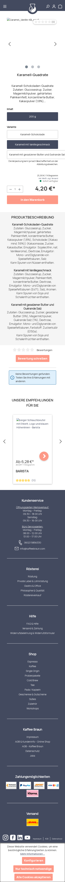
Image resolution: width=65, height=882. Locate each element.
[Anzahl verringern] (10, 189)
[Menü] (5, 5)
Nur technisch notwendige (33, 869)
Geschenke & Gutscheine (32, 694)
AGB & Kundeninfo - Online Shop (32, 741)
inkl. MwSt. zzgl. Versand (48, 178)
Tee (32, 685)
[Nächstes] (55, 44)
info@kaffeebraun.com (32, 548)
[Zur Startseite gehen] (33, 8)
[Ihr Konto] (54, 5)
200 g (32, 116)
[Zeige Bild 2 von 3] (32, 66)
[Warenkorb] (60, 5)
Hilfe (32, 616)
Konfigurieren (33, 860)
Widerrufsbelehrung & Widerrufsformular (32, 633)
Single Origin (32, 671)
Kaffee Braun (32, 729)
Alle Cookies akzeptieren (33, 877)
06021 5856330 (32, 542)
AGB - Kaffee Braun (32, 746)
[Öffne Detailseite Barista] (44, 456)
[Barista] (32, 424)
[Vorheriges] (9, 44)
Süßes (32, 699)
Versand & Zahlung (32, 628)
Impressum (33, 737)
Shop (32, 654)
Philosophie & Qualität (32, 590)
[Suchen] (48, 5)
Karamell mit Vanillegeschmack (32, 144)
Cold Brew (32, 680)
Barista (22, 471)
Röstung (32, 576)
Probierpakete (32, 675)
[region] (32, 44)
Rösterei (32, 569)
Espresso (33, 661)
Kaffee (32, 666)
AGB (46, 839)
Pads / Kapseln (33, 689)
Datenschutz (32, 751)
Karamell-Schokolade (32, 134)
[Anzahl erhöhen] (19, 189)
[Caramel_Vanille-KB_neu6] (32, 44)
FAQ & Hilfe (32, 623)
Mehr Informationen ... (32, 853)
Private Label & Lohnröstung (32, 581)
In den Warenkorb (33, 200)
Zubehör (32, 703)
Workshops (33, 708)
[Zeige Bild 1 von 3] (26, 66)
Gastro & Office (32, 585)
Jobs (32, 755)
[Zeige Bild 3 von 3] (38, 66)
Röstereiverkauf (32, 595)
